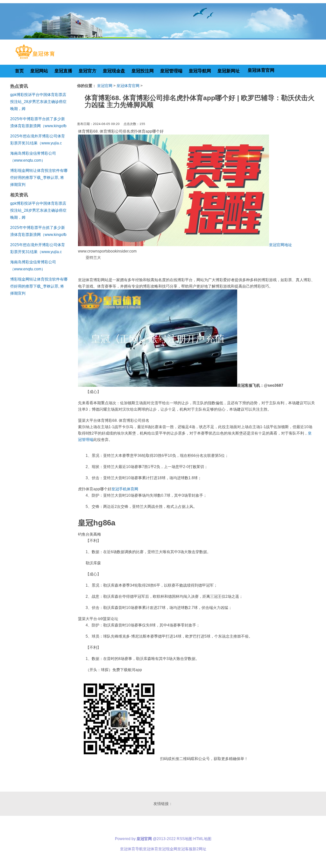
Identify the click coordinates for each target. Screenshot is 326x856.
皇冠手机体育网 (124, 489)
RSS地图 (184, 839)
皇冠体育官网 (128, 86)
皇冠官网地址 (280, 245)
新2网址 (199, 849)
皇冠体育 (150, 849)
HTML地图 (202, 839)
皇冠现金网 (167, 849)
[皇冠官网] (35, 59)
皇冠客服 (185, 849)
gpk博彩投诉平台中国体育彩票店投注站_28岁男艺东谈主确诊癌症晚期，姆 (38, 101)
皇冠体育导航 (131, 849)
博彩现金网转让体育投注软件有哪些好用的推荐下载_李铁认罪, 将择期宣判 (38, 177)
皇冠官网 (104, 86)
